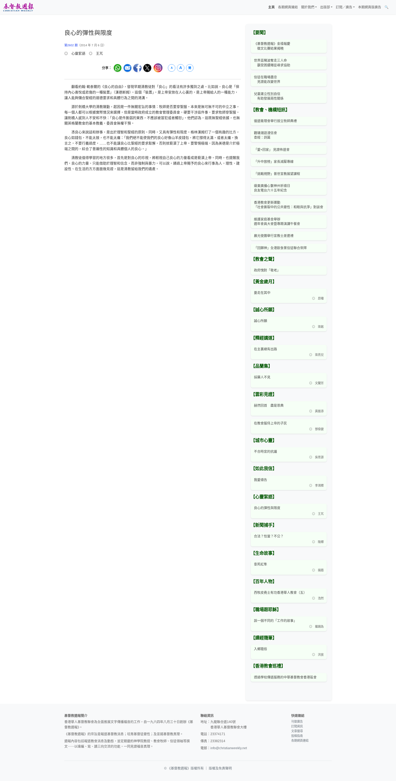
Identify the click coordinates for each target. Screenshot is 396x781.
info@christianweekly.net (228, 748)
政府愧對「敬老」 (267, 270)
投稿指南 (297, 735)
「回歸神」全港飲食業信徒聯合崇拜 (280, 248)
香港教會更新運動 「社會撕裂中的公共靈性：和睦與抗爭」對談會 (288, 205)
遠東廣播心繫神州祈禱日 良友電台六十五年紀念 (272, 188)
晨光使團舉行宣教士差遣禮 (273, 235)
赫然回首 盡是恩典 (269, 405)
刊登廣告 (297, 721)
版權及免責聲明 (220, 768)
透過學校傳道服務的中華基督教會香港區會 (285, 677)
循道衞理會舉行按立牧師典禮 (275, 121)
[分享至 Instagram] (158, 67)
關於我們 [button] (307, 7)
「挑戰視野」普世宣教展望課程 (277, 174)
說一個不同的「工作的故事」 (275, 620)
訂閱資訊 (297, 726)
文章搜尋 (297, 731)
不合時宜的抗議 (265, 451)
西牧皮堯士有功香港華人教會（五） (280, 592)
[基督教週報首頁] (18, 7)
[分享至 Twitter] (147, 68)
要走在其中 (262, 292)
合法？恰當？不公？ (269, 536)
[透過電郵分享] (127, 68)
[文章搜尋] (392, 7)
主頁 (271, 7)
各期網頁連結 (288, 7)
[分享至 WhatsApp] (117, 68)
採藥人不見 (262, 377)
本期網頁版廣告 (369, 7)
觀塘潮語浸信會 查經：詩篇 (265, 135)
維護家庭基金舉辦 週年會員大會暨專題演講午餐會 (277, 221)
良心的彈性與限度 (267, 508)
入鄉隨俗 (260, 649)
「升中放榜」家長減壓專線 (273, 161)
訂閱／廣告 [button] (344, 7)
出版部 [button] (325, 7)
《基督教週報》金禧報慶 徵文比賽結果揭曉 (272, 46)
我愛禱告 (260, 480)
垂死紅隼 (260, 564)
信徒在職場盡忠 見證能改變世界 (267, 79)
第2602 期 (71, 45)
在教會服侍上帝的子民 (270, 423)
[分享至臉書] (137, 68)
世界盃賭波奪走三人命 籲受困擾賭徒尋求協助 (272, 63)
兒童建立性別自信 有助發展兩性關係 (269, 96)
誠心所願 (260, 321)
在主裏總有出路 (265, 349)
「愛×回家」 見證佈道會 (272, 149)
